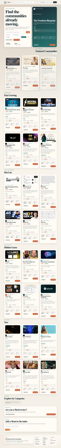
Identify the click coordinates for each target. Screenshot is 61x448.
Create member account (51, 414)
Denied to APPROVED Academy (46, 145)
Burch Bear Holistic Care (29, 262)
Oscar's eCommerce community (46, 297)
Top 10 (44, 440)
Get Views (25, 296)
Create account (16, 39)
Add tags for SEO (53, 443)
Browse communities (37, 439)
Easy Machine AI (45, 372)
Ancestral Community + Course (28, 110)
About (48, 2)
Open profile (17, 84)
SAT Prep (43, 222)
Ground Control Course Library (12, 109)
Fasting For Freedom (46, 336)
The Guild (8, 68)
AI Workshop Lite (27, 187)
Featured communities (37, 444)
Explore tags (37, 441)
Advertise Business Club (46, 68)
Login (51, 2)
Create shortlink (44, 444)
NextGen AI (25, 222)
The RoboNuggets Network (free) (11, 187)
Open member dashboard (10, 414)
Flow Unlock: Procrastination (48, 262)
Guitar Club (8, 296)
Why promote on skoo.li (45, 439)
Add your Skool (44, 442)
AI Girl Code (8, 372)
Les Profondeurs (27, 336)
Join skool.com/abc (53, 440)
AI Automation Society (10, 222)
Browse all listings (9, 39)
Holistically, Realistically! (29, 68)
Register (55, 2)
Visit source (8, 84)
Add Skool (7, 429)
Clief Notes (43, 187)
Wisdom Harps (26, 372)
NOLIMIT (7, 262)
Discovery (17, 2)
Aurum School (8, 336)
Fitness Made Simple (46, 109)
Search (28, 32)
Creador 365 (26, 145)
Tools (22, 2)
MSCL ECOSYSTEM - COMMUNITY (10, 145)
